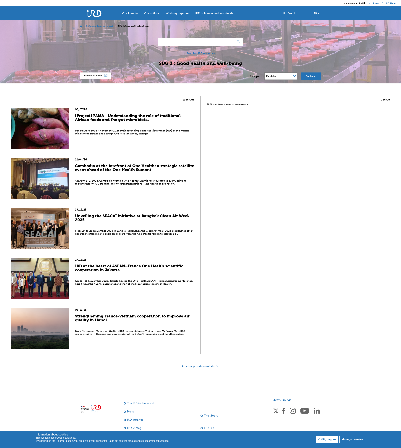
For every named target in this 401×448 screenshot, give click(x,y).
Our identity (130, 13)
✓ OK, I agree (327, 439)
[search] (297, 13)
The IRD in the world (140, 403)
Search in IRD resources (201, 53)
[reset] (231, 42)
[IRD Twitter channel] (276, 410)
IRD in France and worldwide (214, 13)
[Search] (239, 42)
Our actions (151, 13)
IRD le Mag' (134, 428)
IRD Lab (209, 428)
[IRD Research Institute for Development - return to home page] (91, 409)
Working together (177, 13)
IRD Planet (391, 3)
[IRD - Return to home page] (94, 13)
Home (81, 26)
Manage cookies (352, 439)
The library (211, 415)
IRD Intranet (135, 419)
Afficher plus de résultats (198, 366)
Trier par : (256, 76)
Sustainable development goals (99, 26)
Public (362, 3)
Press (376, 3)
